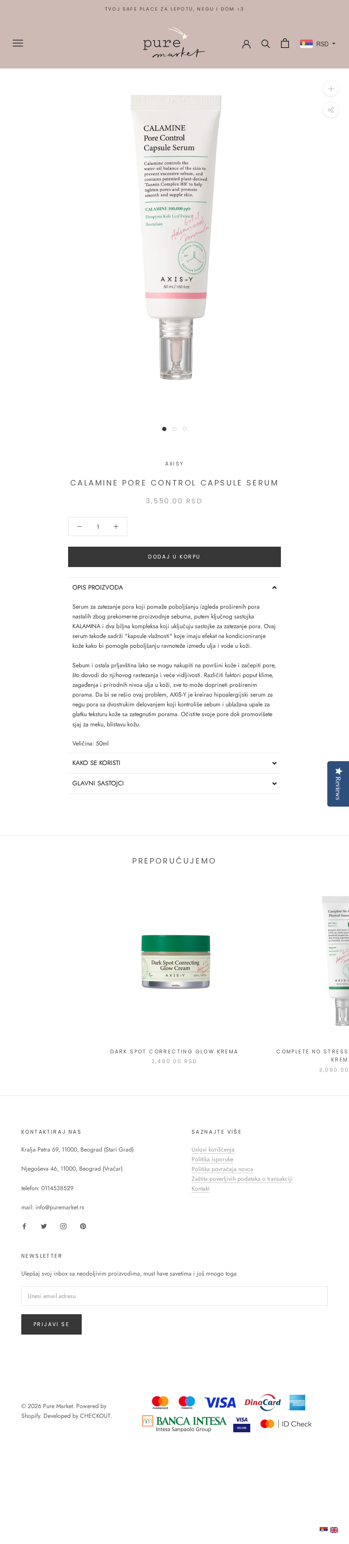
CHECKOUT (95, 1415)
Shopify (30, 1415)
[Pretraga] (265, 43)
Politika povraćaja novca (222, 1169)
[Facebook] (24, 1226)
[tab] (174, 587)
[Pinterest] (83, 1226)
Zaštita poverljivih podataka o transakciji (242, 1178)
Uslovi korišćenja (213, 1149)
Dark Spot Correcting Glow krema (174, 1051)
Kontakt (200, 1188)
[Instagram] (63, 1226)
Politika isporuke (212, 1159)
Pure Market (58, 1406)
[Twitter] (44, 1226)
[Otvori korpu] (285, 43)
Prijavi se (51, 1324)
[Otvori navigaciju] (18, 43)
